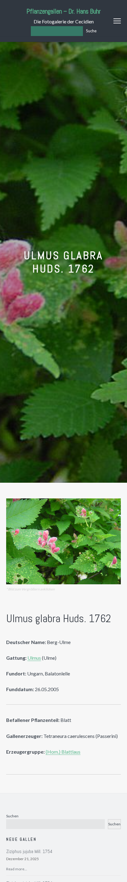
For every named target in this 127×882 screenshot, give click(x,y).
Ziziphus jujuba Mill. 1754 (29, 851)
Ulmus (34, 658)
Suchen (12, 816)
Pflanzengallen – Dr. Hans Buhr (64, 11)
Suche (91, 30)
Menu (117, 20)
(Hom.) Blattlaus (63, 752)
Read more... (16, 869)
